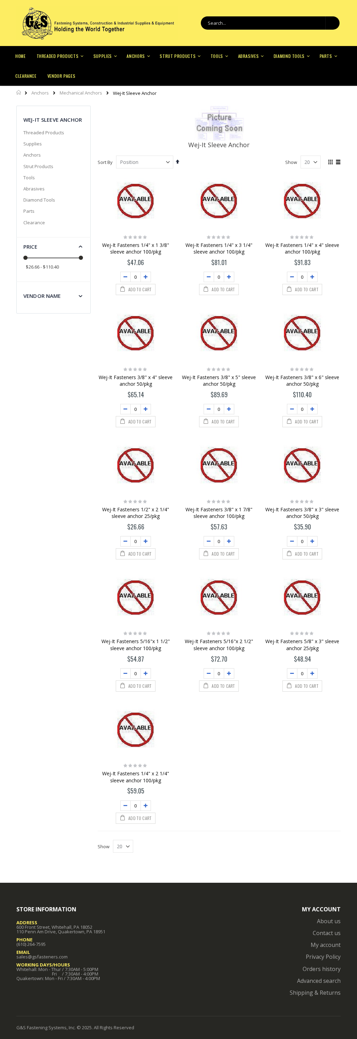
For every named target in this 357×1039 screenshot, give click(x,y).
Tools (29, 177)
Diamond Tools (39, 200)
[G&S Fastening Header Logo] (97, 23)
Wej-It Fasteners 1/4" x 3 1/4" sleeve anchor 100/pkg (218, 248)
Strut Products (38, 166)
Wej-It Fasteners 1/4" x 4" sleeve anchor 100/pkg (302, 248)
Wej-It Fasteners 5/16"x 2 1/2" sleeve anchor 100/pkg (219, 645)
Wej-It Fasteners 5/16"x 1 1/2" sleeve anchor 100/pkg (135, 645)
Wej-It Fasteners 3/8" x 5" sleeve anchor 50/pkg (219, 380)
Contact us (327, 933)
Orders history (322, 969)
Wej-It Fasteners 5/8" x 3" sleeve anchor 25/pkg (302, 645)
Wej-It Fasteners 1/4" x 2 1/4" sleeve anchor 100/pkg (135, 777)
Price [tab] (30, 246)
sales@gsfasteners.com (42, 957)
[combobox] (270, 23)
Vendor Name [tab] (42, 295)
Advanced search (319, 981)
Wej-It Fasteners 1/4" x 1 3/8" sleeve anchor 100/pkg (135, 248)
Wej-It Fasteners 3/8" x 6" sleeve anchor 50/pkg (302, 380)
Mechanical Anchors (81, 93)
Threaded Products (43, 132)
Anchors (40, 93)
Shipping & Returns (315, 992)
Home (19, 92)
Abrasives (34, 189)
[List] (338, 162)
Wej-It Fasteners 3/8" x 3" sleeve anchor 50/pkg (302, 513)
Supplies (32, 144)
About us (329, 921)
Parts (29, 211)
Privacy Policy (323, 957)
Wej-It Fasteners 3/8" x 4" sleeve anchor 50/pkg (136, 380)
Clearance (34, 222)
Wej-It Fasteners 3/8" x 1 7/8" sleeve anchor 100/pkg (218, 513)
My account (326, 945)
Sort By (105, 162)
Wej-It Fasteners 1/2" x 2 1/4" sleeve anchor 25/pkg (135, 513)
